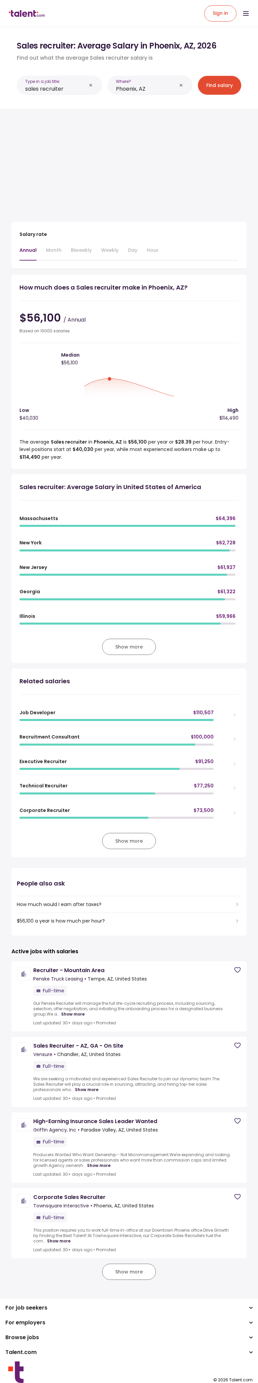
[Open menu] (246, 13)
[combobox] (55, 88)
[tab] (28, 253)
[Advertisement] (129, 161)
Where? (123, 81)
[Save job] (237, 970)
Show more (73, 1014)
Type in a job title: (42, 81)
